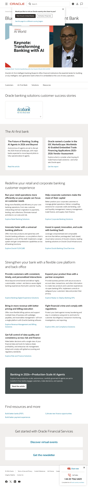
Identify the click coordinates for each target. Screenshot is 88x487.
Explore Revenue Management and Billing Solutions (20, 325)
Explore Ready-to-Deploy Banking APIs (60, 298)
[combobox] (48, 3)
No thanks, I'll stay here (44, 16)
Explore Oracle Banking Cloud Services (59, 248)
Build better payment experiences (17, 417)
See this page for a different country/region (29, 21)
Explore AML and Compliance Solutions (60, 327)
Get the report (53, 166)
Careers (58, 471)
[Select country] (73, 4)
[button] (6, 4)
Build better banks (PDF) (14, 413)
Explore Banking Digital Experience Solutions (22, 298)
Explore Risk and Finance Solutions (18, 356)
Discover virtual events (44, 442)
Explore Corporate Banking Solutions (59, 219)
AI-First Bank (22, 85)
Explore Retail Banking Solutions (17, 219)
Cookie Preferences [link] (39, 471)
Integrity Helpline (10, 475)
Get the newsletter (44, 455)
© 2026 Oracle (9, 471)
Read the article (13, 166)
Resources (47, 85)
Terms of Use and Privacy (25, 471)
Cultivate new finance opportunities (58, 413)
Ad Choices (50, 471)
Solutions (35, 85)
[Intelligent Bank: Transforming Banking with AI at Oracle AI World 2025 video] (44, 45)
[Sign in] (77, 4)
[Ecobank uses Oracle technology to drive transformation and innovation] (24, 110)
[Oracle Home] (17, 3)
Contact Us (20, 475)
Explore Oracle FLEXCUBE (15, 248)
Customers (9, 85)
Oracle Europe (9, 11)
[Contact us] (81, 4)
